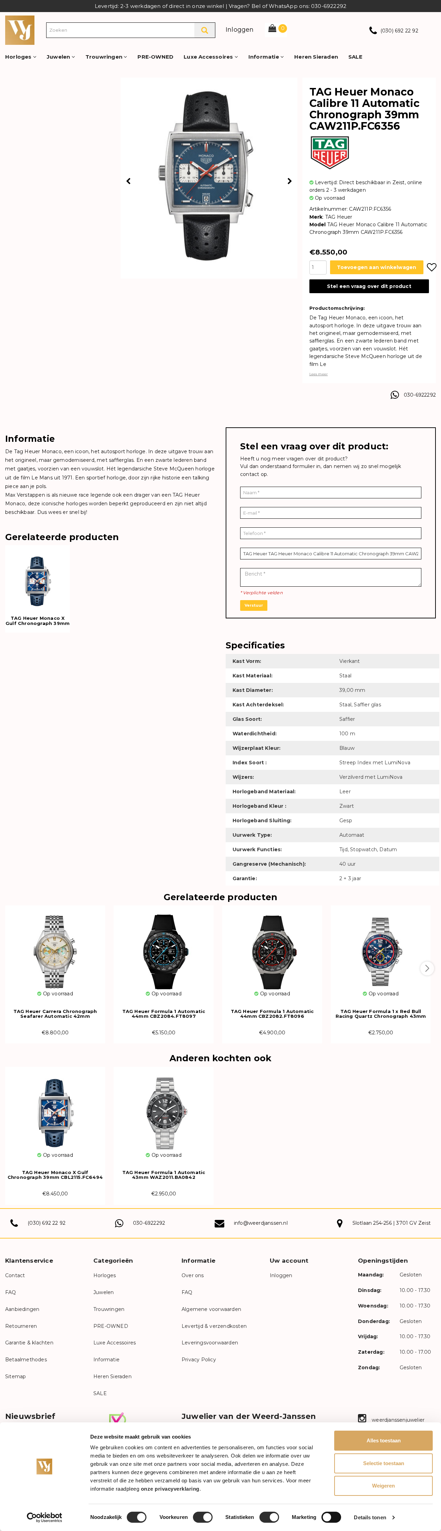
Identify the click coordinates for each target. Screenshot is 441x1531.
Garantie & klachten (29, 1343)
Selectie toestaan (383, 1463)
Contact (15, 1275)
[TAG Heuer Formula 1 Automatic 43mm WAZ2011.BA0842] (164, 1109)
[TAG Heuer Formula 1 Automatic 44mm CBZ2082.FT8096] (272, 947)
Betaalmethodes (26, 1359)
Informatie (264, 56)
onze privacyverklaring (170, 1489)
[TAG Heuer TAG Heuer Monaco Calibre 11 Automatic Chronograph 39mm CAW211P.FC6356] (209, 174)
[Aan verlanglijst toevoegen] (431, 267)
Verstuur (254, 605)
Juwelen (59, 56)
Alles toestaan (384, 1440)
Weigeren (383, 1486)
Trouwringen (104, 56)
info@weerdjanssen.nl (261, 1223)
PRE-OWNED (155, 56)
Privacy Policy (199, 1359)
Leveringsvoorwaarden (210, 1343)
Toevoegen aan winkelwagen (377, 267)
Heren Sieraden (316, 56)
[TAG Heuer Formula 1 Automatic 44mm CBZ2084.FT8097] (164, 947)
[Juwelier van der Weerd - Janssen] (19, 30)
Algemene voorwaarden (211, 1309)
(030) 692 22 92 (399, 31)
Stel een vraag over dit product (369, 286)
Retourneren (21, 1326)
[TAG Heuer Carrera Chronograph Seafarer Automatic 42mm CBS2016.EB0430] (55, 947)
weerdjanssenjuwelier (397, 1420)
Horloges (19, 56)
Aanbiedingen (22, 1309)
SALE (355, 56)
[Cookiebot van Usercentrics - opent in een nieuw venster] (44, 1517)
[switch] (203, 1517)
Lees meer (318, 374)
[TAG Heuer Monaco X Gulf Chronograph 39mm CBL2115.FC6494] (55, 1109)
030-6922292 (420, 395)
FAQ (10, 1292)
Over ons (193, 1275)
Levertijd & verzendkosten (214, 1326)
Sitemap (15, 1376)
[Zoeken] (204, 30)
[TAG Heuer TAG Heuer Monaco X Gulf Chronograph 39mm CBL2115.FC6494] (37, 577)
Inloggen (240, 29)
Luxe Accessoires (209, 56)
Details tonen (370, 1517)
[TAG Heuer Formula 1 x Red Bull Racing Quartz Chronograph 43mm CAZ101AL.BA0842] (381, 947)
